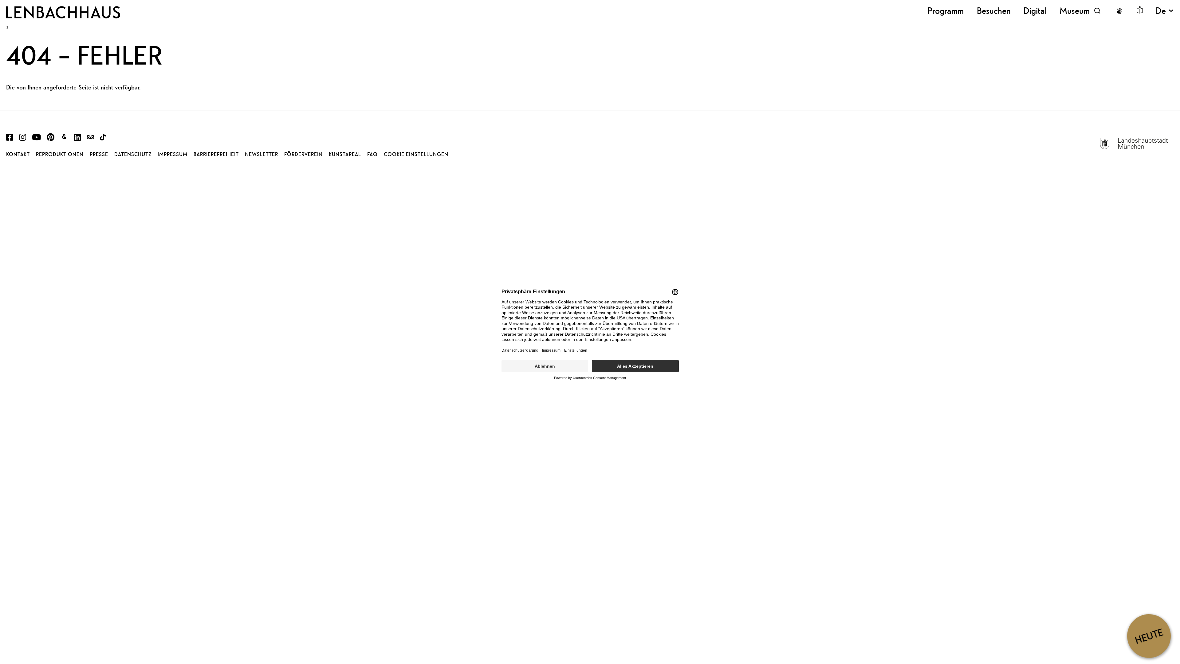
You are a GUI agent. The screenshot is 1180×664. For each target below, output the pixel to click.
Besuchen (994, 10)
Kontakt (18, 154)
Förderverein (303, 154)
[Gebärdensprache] (1119, 10)
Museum (1075, 10)
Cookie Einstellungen (416, 154)
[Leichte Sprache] (1140, 10)
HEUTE (1148, 636)
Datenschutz (132, 154)
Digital (1035, 10)
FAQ (372, 154)
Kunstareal (345, 154)
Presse (99, 154)
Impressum (172, 154)
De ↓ (1165, 10)
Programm (945, 10)
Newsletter (261, 154)
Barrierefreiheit (216, 154)
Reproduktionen (60, 154)
